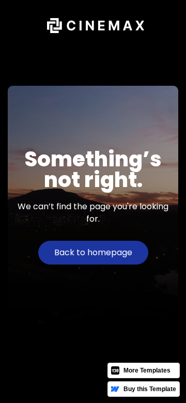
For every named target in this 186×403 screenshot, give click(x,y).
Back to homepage (93, 252)
